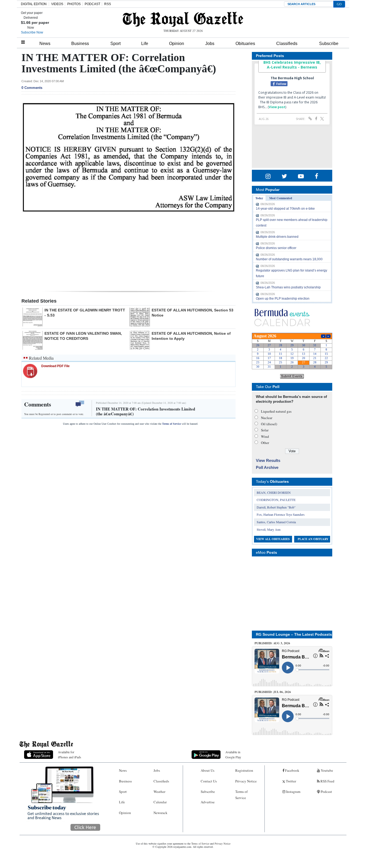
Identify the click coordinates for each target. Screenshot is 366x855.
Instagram (292, 791)
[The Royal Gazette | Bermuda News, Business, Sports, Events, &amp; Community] (183, 19)
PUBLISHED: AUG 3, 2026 (272, 643)
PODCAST (92, 4)
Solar (264, 430)
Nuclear (266, 417)
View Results (268, 460)
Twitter (290, 781)
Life (144, 43)
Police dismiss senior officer (276, 248)
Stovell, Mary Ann (269, 529)
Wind (265, 436)
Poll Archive (267, 467)
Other (265, 442)
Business (80, 43)
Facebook (291, 770)
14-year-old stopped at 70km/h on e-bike (285, 208)
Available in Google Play (233, 754)
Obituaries (245, 43)
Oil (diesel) (269, 423)
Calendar (160, 802)
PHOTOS (74, 4)
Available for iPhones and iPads (69, 754)
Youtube (326, 770)
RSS (107, 4)
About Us (207, 770)
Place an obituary (313, 539)
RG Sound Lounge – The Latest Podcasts (294, 634)
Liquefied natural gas (276, 411)
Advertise (208, 802)
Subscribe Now (32, 32)
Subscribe (328, 43)
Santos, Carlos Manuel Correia (276, 522)
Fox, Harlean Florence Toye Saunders (281, 514)
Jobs (209, 43)
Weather (159, 791)
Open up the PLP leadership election (282, 298)
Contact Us (209, 781)
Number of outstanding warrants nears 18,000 (289, 259)
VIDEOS (57, 4)
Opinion (176, 43)
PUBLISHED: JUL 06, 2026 (273, 692)
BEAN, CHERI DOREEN (274, 492)
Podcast (326, 791)
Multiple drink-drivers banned (277, 237)
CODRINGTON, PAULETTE (276, 500)
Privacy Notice (246, 781)
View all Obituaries (273, 539)
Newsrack (160, 812)
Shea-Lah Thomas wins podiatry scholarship (288, 287)
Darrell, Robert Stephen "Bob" (276, 507)
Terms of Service (171, 423)
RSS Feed (327, 781)
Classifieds (286, 43)
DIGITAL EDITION (34, 4)
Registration (244, 770)
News (44, 43)
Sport (115, 43)
